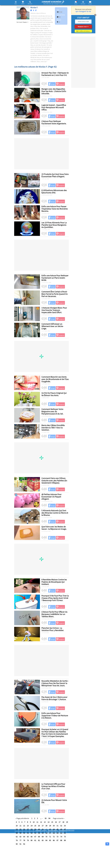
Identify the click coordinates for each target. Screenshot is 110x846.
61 (65, 833)
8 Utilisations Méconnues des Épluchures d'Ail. (54, 191)
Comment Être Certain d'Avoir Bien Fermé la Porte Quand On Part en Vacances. (54, 294)
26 (39, 826)
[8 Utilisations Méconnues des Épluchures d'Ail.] (27, 196)
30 (54, 826)
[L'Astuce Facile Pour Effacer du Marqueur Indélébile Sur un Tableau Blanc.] (27, 618)
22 (24, 826)
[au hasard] (83, 2)
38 (31, 829)
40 (39, 829)
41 (43, 829)
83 (43, 840)
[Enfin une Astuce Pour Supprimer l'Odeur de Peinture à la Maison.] (27, 719)
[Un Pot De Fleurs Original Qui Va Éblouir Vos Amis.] (27, 399)
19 (67, 822)
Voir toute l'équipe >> (22, 22)
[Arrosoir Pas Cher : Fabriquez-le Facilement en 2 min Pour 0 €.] (27, 79)
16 (56, 822)
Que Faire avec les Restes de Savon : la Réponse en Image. (54, 527)
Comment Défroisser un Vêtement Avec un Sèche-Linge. (52, 326)
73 (57, 837)
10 (34, 822)
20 (17, 826)
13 (45, 822)
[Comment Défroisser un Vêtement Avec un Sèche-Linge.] (27, 330)
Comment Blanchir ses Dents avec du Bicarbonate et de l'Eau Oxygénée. (55, 379)
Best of (23, 3)
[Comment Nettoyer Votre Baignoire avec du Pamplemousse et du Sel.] (27, 415)
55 (43, 833)
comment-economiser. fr (53, 2)
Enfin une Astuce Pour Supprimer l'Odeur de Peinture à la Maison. (54, 715)
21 (20, 826)
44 (54, 829)
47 (65, 829)
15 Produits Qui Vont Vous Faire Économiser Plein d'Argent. (55, 175)
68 (39, 837)
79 (28, 840)
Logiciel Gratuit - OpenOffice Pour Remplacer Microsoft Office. (53, 107)
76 (17, 840)
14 (48, 822)
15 (52, 822)
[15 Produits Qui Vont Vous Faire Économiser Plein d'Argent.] (27, 180)
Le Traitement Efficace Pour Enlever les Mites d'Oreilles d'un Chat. (53, 786)
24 (31, 826)
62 (17, 837)
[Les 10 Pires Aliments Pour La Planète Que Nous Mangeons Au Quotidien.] (27, 228)
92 (24, 844)
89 (65, 840)
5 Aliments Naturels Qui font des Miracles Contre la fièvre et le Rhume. (54, 512)
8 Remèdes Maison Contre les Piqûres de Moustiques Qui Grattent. (54, 581)
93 (46, 818)
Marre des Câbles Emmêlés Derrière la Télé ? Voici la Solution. (53, 427)
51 (28, 833)
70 (46, 837)
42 (46, 829)
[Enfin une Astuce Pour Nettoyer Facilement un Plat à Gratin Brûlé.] (27, 281)
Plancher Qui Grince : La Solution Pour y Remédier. (52, 629)
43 (50, 829)
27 (43, 826)
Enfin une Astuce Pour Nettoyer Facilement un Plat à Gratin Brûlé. (54, 277)
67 (35, 837)
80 (31, 840)
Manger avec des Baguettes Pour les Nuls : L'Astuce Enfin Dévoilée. (53, 91)
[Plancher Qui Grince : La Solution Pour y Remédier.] (27, 634)
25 (35, 826)
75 (65, 837)
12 (41, 822)
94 (49, 818)
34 (17, 829)
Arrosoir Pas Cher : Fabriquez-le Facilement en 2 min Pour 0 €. (55, 73)
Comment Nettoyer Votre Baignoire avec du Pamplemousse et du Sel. (52, 411)
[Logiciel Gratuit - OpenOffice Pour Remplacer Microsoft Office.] (27, 111)
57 (50, 833)
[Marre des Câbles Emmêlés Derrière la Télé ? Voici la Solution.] (27, 431)
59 (57, 833)
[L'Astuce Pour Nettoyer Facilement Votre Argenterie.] (27, 127)
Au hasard (83, 3)
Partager (52, 84)
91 (20, 844)
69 (43, 837)
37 (28, 829)
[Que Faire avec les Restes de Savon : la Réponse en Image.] (27, 532)
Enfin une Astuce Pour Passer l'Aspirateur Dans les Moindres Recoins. (54, 208)
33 (65, 826)
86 (54, 840)
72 (54, 837)
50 (24, 833)
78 (24, 840)
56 (46, 833)
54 (39, 833)
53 (35, 833)
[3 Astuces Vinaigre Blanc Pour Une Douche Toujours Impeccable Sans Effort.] (27, 314)
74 (61, 837)
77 (20, 840)
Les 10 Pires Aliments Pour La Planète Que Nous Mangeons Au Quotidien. (54, 224)
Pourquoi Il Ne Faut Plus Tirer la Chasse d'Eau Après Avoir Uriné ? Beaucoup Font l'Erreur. (55, 598)
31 (57, 826)
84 (46, 840)
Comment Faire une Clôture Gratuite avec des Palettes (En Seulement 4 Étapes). (54, 480)
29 (50, 826)
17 (59, 822)
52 (31, 833)
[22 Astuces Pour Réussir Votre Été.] (27, 806)
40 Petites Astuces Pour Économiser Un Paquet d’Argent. (51, 496)
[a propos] (90, 2)
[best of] (22, 2)
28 (46, 826)
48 (17, 833)
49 (20, 833)
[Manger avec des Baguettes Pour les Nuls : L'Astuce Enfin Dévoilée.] (27, 95)
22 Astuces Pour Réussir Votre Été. (54, 801)
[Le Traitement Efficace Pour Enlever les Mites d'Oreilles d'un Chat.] (27, 790)
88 (61, 840)
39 (35, 829)
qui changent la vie (83, 11)
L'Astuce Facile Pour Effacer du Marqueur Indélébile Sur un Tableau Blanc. (54, 614)
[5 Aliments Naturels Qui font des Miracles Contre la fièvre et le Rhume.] (27, 516)
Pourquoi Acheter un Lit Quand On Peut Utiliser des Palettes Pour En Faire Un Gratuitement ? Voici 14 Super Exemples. (54, 733)
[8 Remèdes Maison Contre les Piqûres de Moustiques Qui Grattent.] (27, 585)
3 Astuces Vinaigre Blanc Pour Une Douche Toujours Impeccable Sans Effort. (54, 310)
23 (28, 826)
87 (57, 840)
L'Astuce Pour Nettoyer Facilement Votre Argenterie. (54, 122)
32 (61, 826)
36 (24, 829)
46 (61, 829)
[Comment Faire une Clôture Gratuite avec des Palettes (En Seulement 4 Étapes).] (27, 484)
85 (50, 840)
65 (28, 837)
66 (31, 837)
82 (39, 840)
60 (61, 833)
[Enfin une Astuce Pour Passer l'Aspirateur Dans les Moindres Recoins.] (27, 212)
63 (20, 837)
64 (24, 837)
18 (63, 822)
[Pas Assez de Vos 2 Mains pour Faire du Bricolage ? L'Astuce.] (27, 703)
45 (57, 829)
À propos (90, 3)
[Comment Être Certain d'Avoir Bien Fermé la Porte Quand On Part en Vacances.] (27, 297)
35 (20, 829)
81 (35, 840)
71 (50, 837)
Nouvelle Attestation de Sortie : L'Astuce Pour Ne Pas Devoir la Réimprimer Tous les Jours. (55, 683)
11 (37, 822)
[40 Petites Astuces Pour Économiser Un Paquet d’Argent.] (27, 500)
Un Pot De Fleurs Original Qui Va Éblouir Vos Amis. (54, 394)
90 (17, 844)
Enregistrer (61, 84)
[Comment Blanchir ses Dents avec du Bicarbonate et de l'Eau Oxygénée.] (27, 383)
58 (54, 833)
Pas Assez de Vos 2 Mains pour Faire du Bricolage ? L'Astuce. (54, 698)
